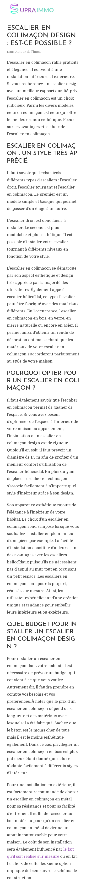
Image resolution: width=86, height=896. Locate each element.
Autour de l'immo (28, 51)
